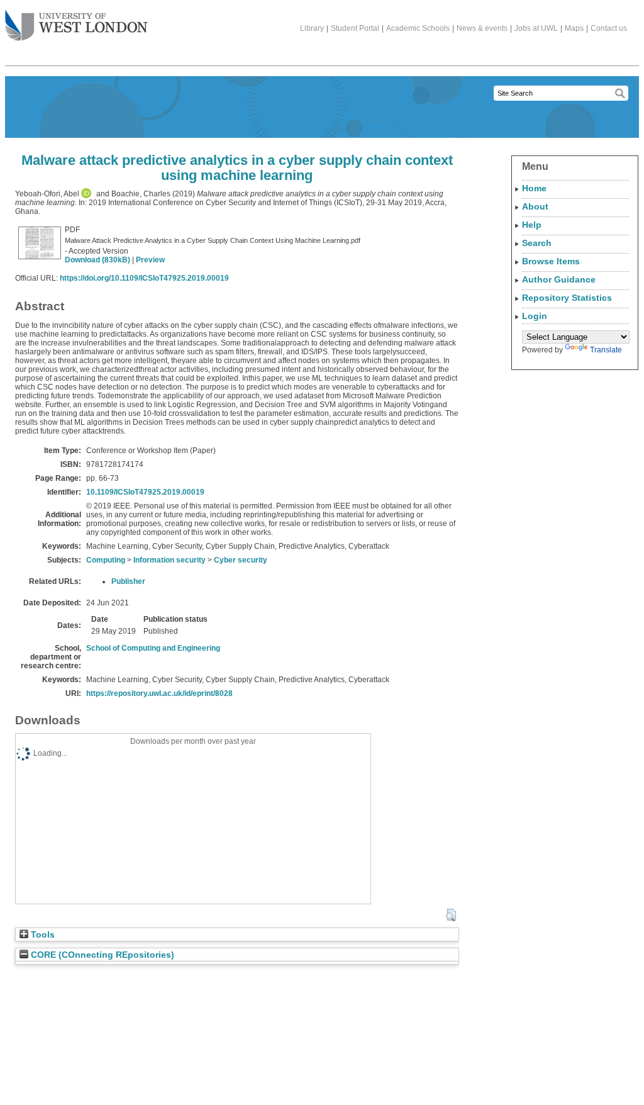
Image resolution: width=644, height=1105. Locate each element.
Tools (41, 935)
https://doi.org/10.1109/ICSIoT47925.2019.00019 (144, 278)
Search (537, 243)
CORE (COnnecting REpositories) (101, 955)
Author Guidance (559, 279)
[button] (450, 915)
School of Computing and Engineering (153, 648)
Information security (169, 560)
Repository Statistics (567, 298)
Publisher (128, 581)
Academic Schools (418, 28)
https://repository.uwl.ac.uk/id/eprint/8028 (159, 693)
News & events (482, 28)
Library (312, 28)
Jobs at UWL (536, 28)
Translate (606, 349)
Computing (105, 560)
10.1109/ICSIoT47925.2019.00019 (145, 492)
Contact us (609, 28)
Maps (574, 28)
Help (531, 225)
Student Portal (355, 28)
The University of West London (76, 26)
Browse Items (551, 261)
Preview (150, 259)
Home (534, 188)
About (535, 206)
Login (534, 316)
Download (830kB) (97, 259)
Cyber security (240, 560)
